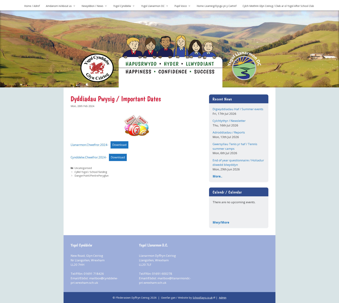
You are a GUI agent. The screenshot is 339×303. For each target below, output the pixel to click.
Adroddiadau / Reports (229, 132)
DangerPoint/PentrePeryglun (92, 175)
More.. (217, 176)
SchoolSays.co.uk (203, 297)
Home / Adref (32, 6)
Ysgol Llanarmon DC (153, 6)
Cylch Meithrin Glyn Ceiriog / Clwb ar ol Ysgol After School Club (278, 6)
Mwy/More (221, 222)
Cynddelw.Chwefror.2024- (89, 157)
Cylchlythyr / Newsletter (229, 121)
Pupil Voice (180, 6)
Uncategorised (83, 168)
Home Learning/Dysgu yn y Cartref (216, 6)
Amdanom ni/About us (59, 6)
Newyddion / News (92, 6)
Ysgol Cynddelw (122, 6)
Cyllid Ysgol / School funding (91, 172)
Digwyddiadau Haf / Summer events (238, 109)
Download (119, 145)
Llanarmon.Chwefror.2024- (89, 145)
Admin (222, 297)
